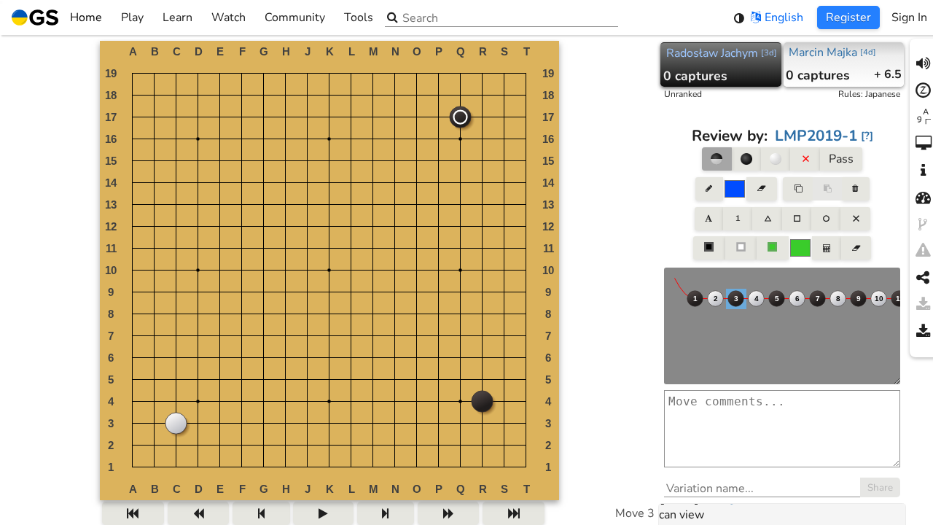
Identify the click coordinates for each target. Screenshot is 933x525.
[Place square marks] (796, 218)
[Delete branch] (855, 189)
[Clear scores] (856, 248)
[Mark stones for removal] (804, 159)
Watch (228, 17)
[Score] (826, 248)
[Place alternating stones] (716, 159)
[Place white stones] (775, 159)
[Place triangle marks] (766, 218)
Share (880, 487)
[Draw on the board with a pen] (709, 189)
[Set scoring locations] (709, 248)
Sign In (909, 17)
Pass (841, 159)
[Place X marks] (855, 218)
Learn (177, 17)
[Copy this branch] (797, 189)
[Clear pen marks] (761, 189)
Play (132, 17)
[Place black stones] (746, 159)
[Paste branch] (827, 189)
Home (86, 17)
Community (295, 17)
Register (848, 17)
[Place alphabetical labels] (709, 218)
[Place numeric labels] (737, 218)
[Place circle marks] (825, 218)
